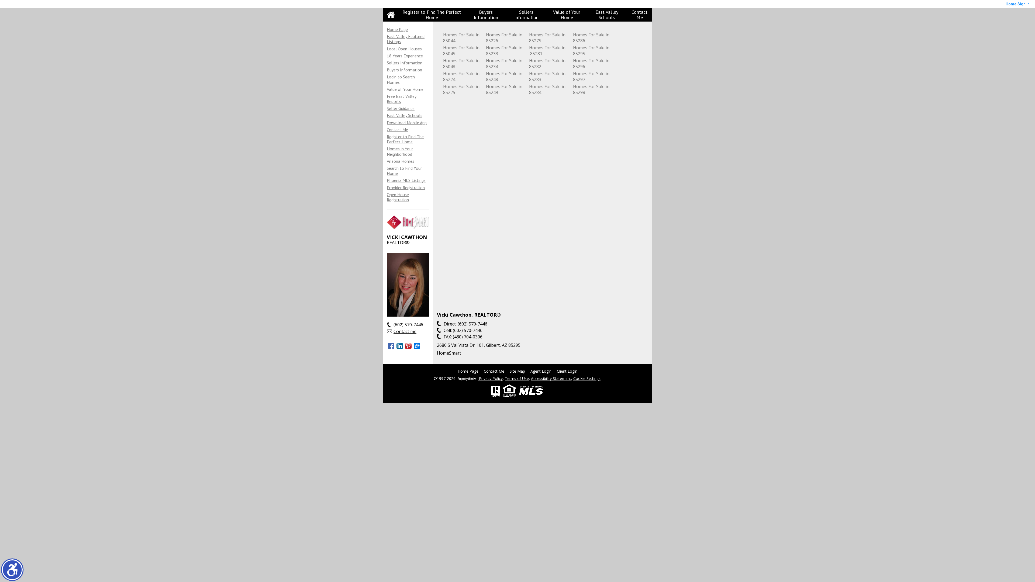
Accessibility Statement (551, 378)
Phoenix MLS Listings (406, 180)
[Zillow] (417, 346)
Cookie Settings (587, 378)
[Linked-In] (399, 346)
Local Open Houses (404, 48)
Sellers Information (526, 14)
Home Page (397, 29)
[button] (12, 569)
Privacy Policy (490, 378)
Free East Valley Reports (401, 99)
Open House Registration (398, 197)
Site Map (517, 371)
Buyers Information (486, 14)
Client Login (567, 371)
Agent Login (540, 371)
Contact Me (639, 14)
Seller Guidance (401, 108)
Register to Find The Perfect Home (431, 14)
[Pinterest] (408, 346)
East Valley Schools (606, 14)
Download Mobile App (407, 122)
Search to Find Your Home (404, 171)
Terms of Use (517, 378)
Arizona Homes (400, 161)
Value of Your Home (566, 14)
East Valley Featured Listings (406, 39)
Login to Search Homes (401, 79)
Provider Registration (406, 187)
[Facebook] (391, 346)
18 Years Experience (405, 55)
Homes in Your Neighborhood (400, 151)
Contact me (405, 331)
